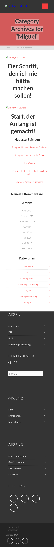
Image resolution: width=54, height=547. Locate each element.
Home (9, 48)
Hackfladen (29, 163)
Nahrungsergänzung (27, 297)
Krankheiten (14, 416)
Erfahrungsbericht (26, 48)
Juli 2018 (27, 227)
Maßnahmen (14, 422)
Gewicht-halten (16, 462)
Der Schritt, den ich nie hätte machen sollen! (29, 172)
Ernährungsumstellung (27, 285)
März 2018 (27, 249)
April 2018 (27, 243)
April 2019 (27, 211)
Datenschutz (14, 527)
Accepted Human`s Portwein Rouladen (29, 147)
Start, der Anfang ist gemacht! (29, 182)
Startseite (13, 475)
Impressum (13, 530)
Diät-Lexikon (14, 468)
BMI (10, 338)
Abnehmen (28, 266)
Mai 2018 (27, 238)
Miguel (27, 291)
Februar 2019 (27, 216)
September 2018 (27, 222)
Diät (28, 272)
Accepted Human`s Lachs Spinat (29, 155)
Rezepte (27, 303)
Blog (16, 48)
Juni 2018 (27, 232)
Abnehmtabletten (17, 456)
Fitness (11, 410)
